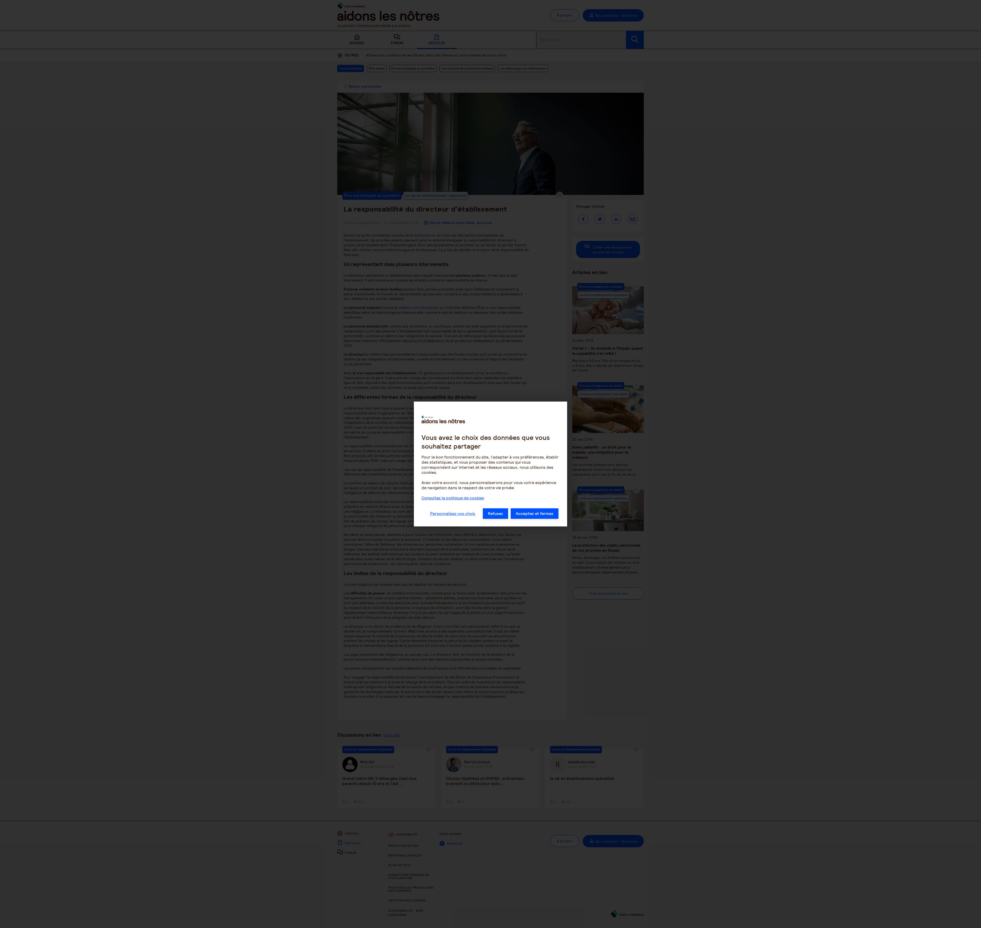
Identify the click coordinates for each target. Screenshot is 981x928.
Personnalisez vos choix (452, 513)
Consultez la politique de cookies (453, 498)
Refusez (495, 513)
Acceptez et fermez (534, 513)
